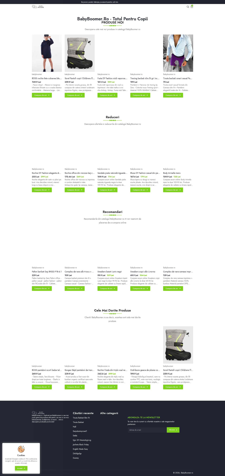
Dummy (76, 458)
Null (74, 426)
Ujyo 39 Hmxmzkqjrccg (82, 440)
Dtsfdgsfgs (77, 453)
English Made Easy (80, 449)
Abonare (172, 430)
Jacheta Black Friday (81, 444)
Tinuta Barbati (78, 422)
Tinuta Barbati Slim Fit (81, 417)
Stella (75, 435)
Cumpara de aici (40, 95)
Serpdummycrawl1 (80, 431)
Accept (19, 468)
